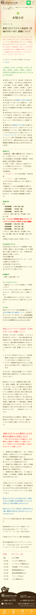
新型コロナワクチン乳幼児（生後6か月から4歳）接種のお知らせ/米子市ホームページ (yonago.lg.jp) (18, 511)
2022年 (5, 573)
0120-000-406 (8, 529)
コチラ (7, 62)
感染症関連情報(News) (19, 573)
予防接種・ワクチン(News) (20, 567)
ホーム (4, 7)
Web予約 (22, 613)
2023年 (5, 570)
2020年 (5, 579)
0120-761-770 (13, 545)
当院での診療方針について (26, 604)
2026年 (5, 561)
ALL (4, 558)
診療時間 (4, 613)
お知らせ (11, 7)
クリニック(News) (17, 576)
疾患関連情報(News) (18, 570)
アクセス (31, 613)
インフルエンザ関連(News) (20, 564)
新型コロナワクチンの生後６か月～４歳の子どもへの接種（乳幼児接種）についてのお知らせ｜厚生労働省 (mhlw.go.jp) (17, 500)
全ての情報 (15, 558)
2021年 (5, 576)
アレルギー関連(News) (19, 561)
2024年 (5, 567)
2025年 (5, 564)
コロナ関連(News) (17, 579)
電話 (13, 613)
